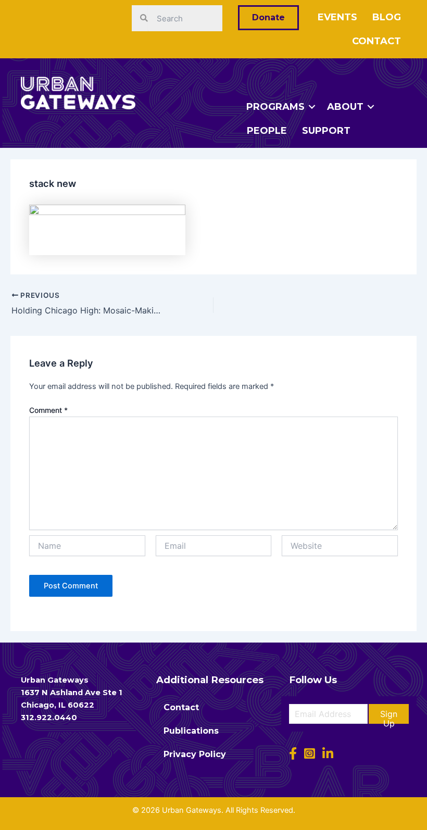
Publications (191, 731)
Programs (275, 106)
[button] (389, 714)
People (267, 130)
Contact (376, 41)
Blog (386, 17)
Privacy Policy (195, 754)
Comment (48, 410)
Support (326, 130)
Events (337, 17)
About (345, 106)
